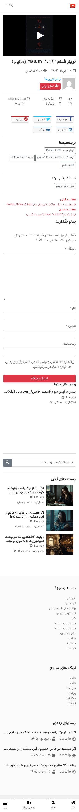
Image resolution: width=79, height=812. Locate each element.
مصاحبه (71, 648)
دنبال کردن (48, 86)
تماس (72, 703)
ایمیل (71, 326)
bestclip (38, 497)
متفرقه (71, 643)
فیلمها (72, 638)
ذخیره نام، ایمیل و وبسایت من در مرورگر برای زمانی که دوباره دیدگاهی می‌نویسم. (38, 365)
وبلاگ (72, 693)
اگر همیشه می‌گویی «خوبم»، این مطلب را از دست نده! (25, 514)
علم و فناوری (67, 633)
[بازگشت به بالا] (12, 787)
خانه (73, 678)
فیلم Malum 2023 (22, 158)
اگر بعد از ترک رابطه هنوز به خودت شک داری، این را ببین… (25, 492)
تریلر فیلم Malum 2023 (60, 150)
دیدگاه (70, 248)
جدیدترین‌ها (52, 79)
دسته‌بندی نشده (65, 623)
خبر (74, 618)
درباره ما (71, 688)
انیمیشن (70, 603)
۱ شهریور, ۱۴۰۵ (41, 739)
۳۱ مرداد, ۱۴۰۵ (41, 755)
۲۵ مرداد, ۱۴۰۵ (40, 771)
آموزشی (71, 598)
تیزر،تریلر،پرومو (65, 186)
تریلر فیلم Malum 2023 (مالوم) (55, 158)
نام (73, 308)
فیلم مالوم (68, 165)
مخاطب (71, 698)
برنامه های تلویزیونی (62, 608)
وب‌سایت (69, 344)
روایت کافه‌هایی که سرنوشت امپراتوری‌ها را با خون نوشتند (24, 539)
